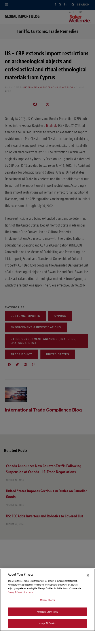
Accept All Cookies (47, 623)
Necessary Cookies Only (47, 611)
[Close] (88, 575)
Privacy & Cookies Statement (21, 592)
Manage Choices (47, 600)
